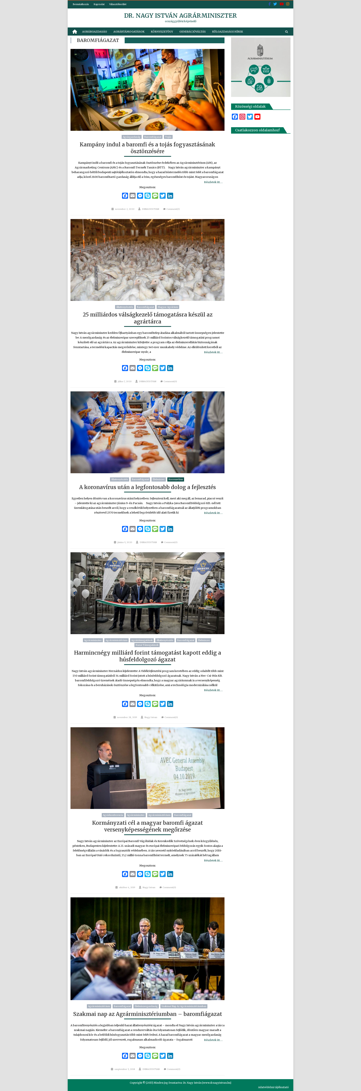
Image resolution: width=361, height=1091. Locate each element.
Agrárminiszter (93, 640)
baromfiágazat (152, 136)
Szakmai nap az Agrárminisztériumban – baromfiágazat (147, 1014)
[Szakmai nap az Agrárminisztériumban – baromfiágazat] (147, 948)
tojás (168, 136)
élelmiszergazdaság (146, 1006)
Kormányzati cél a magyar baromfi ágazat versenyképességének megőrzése (147, 826)
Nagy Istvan (151, 717)
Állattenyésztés (124, 307)
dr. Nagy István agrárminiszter (180, 15)
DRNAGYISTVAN (150, 209)
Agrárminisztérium (116, 640)
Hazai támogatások (147, 645)
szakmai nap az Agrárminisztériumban (184, 1006)
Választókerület (117, 4)
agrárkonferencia (113, 815)
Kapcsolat (99, 4)
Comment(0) (173, 209)
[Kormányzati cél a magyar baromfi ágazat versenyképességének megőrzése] (147, 768)
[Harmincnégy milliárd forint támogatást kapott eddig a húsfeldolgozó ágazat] (147, 593)
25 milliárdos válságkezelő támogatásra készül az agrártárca (147, 318)
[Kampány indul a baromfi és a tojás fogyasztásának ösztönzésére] (147, 90)
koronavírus (175, 479)
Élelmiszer (159, 479)
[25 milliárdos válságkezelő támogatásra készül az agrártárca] (147, 260)
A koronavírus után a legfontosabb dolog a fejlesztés (147, 487)
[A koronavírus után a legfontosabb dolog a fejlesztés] (147, 432)
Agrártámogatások (128, 31)
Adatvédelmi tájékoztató (273, 1087)
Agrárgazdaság (94, 31)
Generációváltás (192, 31)
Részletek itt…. (213, 182)
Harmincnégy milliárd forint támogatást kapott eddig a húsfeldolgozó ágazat (147, 656)
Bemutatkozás (81, 4)
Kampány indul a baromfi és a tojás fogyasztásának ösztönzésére (147, 148)
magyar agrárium (168, 307)
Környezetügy (162, 31)
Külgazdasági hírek (227, 31)
